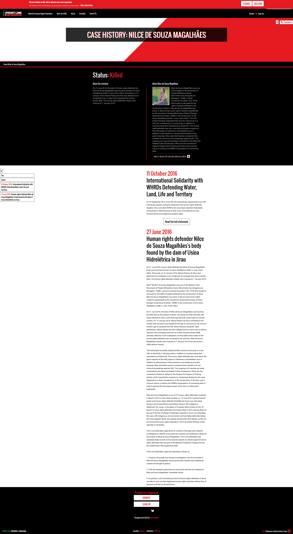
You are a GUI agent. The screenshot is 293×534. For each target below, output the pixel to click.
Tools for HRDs (62, 13)
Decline (258, 3)
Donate (251, 13)
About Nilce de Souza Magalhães (14, 64)
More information (87, 5)
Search (92, 13)
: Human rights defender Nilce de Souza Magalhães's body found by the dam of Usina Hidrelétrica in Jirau (17, 197)
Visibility (82, 13)
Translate (288, 22)
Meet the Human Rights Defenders (40, 13)
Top (2, 175)
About (3, 179)
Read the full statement (176, 221)
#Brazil (142, 531)
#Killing (157, 531)
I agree (246, 3)
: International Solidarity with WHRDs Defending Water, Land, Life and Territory (17, 187)
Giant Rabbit (154, 517)
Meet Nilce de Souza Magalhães (170, 156)
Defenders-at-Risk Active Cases (274, 531)
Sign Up (261, 13)
